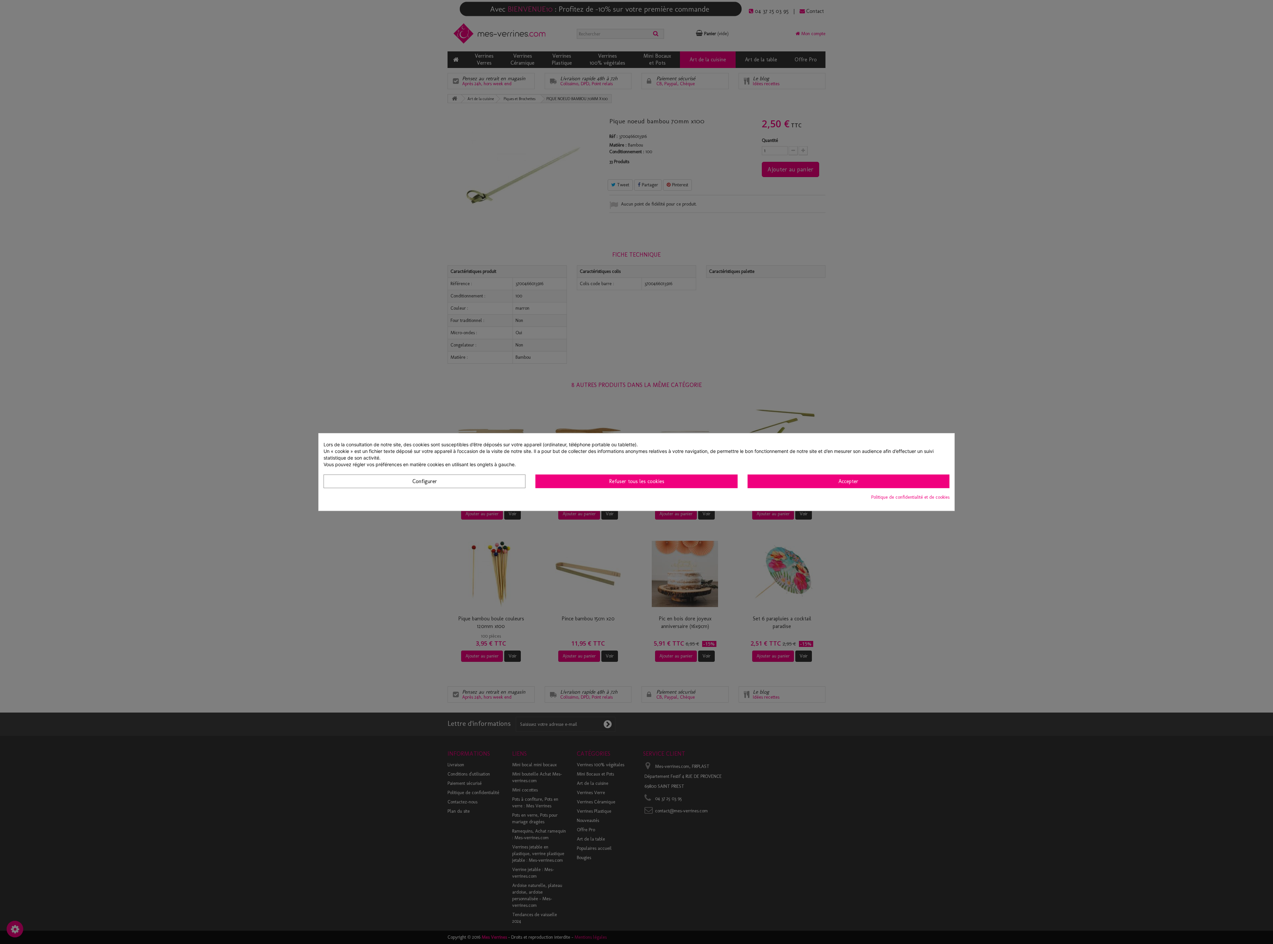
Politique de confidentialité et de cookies (910, 497)
